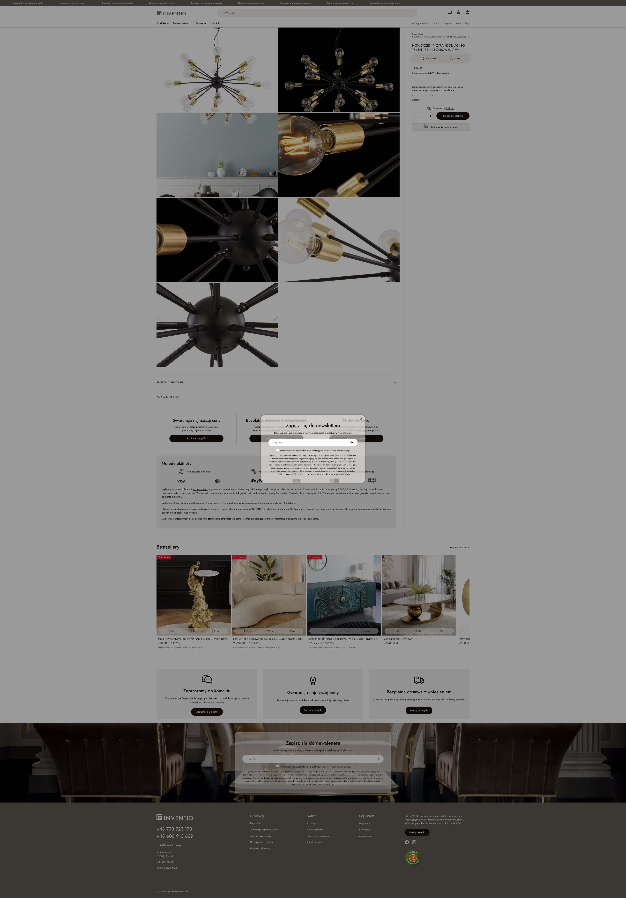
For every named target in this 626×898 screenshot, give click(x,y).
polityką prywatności (284, 474)
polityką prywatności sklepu (324, 450)
